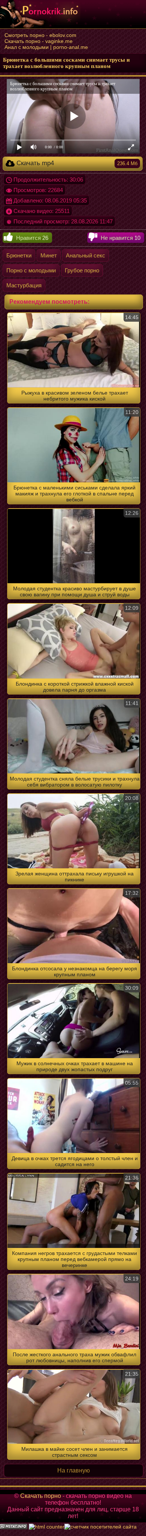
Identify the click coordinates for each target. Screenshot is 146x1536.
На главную (73, 1470)
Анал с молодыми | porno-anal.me (46, 47)
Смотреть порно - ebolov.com (40, 35)
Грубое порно (82, 270)
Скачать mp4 (76, 163)
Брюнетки (18, 255)
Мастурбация (24, 285)
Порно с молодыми (31, 270)
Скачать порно (40, 1496)
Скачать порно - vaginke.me (38, 41)
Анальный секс (85, 255)
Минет (48, 255)
